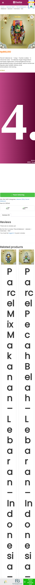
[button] (32, 17)
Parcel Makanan (21, 7)
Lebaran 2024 (11, 7)
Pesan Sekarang (18, 195)
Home (2, 7)
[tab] (6, 215)
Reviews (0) (6, 215)
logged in (11, 233)
